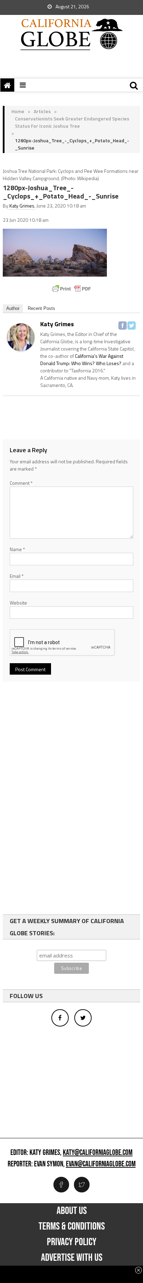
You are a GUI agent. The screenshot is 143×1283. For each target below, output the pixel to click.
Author (12, 308)
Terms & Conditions (72, 1226)
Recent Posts (41, 308)
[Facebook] (122, 325)
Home (17, 111)
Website (18, 602)
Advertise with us (71, 1257)
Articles (42, 111)
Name (17, 549)
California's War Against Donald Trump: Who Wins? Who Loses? (81, 359)
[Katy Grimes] (21, 336)
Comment (21, 483)
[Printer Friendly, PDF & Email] (71, 289)
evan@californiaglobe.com (101, 1164)
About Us (72, 1211)
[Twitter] (131, 325)
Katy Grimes (21, 205)
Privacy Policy (71, 1242)
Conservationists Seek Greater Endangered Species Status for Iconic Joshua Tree (72, 122)
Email (17, 576)
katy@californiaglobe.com (98, 1152)
